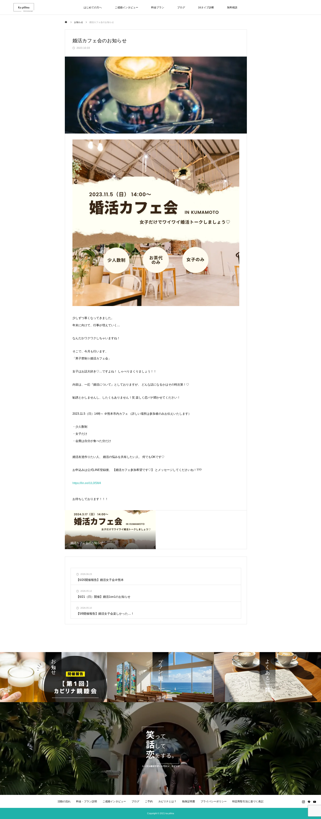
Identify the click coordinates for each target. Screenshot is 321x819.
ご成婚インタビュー (126, 7)
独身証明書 (188, 801)
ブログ (181, 7)
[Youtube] (314, 802)
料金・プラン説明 (86, 801)
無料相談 (232, 7)
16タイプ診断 (206, 7)
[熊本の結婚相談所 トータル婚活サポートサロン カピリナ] (24, 7)
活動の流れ (64, 801)
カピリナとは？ (167, 801)
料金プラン (157, 7)
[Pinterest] (309, 802)
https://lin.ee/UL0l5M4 (86, 483)
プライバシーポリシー (214, 801)
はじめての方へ (93, 7)
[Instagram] (303, 802)
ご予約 (149, 801)
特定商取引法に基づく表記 (247, 801)
